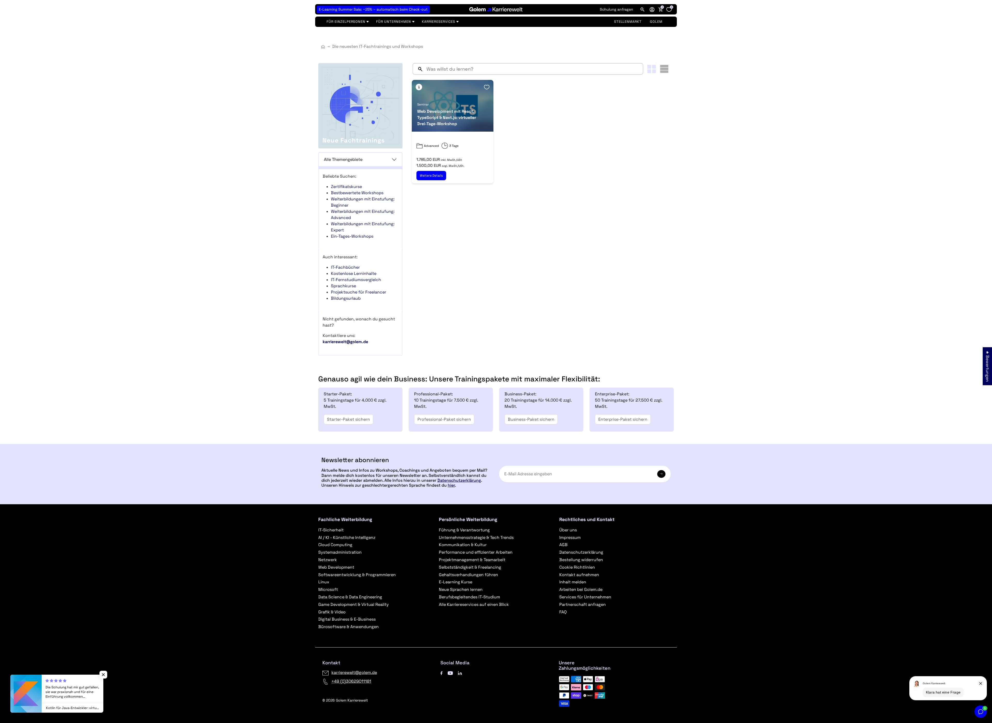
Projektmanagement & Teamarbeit (472, 559)
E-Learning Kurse (455, 582)
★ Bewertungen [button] (987, 366)
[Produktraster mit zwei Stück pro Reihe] (651, 69)
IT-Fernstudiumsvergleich (356, 279)
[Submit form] (661, 474)
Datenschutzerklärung (459, 480)
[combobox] (533, 69)
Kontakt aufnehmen (579, 574)
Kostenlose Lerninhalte (353, 273)
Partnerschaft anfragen (582, 604)
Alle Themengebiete (343, 159)
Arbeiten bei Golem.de (580, 589)
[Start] (323, 46)
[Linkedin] (460, 672)
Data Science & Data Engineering (350, 597)
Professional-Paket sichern (444, 419)
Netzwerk (327, 559)
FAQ (563, 612)
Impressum (570, 537)
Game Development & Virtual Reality (353, 604)
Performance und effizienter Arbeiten (476, 552)
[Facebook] (441, 672)
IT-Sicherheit (331, 530)
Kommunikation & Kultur (463, 544)
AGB (563, 544)
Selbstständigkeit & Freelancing (470, 567)
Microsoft (328, 589)
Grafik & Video (332, 612)
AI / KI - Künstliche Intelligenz (346, 537)
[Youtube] (450, 672)
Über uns (568, 530)
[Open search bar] (642, 9)
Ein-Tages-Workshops (352, 236)
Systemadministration (340, 552)
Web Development (336, 567)
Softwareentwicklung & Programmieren (357, 574)
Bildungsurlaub (346, 298)
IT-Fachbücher (345, 267)
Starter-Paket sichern (348, 419)
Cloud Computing (335, 544)
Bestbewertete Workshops (357, 192)
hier (451, 485)
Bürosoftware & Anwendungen (348, 626)
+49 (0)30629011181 (351, 681)
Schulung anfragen (616, 9)
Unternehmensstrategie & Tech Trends (476, 537)
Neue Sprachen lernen (461, 589)
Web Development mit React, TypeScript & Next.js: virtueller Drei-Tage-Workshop (446, 117)
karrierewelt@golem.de (354, 672)
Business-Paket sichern (531, 419)
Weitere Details (431, 176)
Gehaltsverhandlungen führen (468, 574)
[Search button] (418, 69)
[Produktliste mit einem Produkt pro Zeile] (664, 69)
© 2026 (345, 700)
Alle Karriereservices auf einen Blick (474, 604)
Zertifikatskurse (346, 186)
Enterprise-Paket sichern (622, 419)
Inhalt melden (572, 582)
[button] (652, 9)
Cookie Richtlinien (577, 567)
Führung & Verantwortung (464, 530)
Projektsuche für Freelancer (358, 292)
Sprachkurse (343, 286)
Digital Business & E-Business (347, 619)
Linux (323, 582)
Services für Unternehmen (585, 597)
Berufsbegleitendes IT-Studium (469, 597)
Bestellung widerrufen (581, 559)
